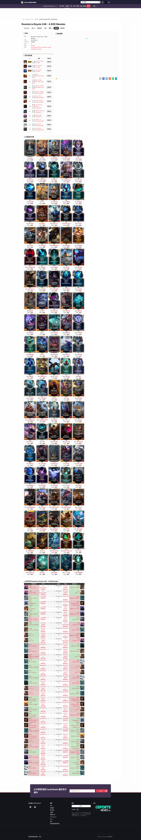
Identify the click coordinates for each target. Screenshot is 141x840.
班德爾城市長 (31, 420)
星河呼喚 (31, 180)
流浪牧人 (31, 441)
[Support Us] (30, 807)
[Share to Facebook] (103, 78)
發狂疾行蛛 (31, 572)
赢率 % (50, 28)
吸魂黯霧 (55, 267)
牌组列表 (39, 28)
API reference (53, 817)
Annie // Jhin (38, 115)
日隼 (43, 202)
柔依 (43, 158)
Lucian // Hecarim (34, 667)
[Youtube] (35, 807)
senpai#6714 (38, 108)
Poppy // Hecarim (75, 598)
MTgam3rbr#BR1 (39, 93)
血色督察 (55, 441)
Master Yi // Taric (75, 608)
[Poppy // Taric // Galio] (26, 597)
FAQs (51, 819)
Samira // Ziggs (33, 704)
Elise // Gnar (38, 124)
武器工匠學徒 (55, 507)
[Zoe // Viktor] (82, 619)
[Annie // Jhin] (26, 587)
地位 (51, 821)
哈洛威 (79, 551)
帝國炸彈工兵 (31, 289)
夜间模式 (74, 809)
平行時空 (67, 485)
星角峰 (31, 158)
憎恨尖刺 (55, 311)
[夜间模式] (102, 2)
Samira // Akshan (75, 587)
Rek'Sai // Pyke (75, 646)
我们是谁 (52, 810)
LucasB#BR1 (43, 596)
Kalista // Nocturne (39, 110)
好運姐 (67, 529)
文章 (45, 28)
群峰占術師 (67, 158)
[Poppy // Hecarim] (82, 597)
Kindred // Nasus (39, 61)
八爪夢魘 (67, 572)
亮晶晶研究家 (67, 180)
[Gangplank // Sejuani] (26, 603)
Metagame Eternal (29, 19)
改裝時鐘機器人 (43, 529)
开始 (51, 805)
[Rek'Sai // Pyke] (82, 645)
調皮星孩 (55, 202)
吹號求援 (79, 354)
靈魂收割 (79, 202)
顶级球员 (62, 28)
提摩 (67, 398)
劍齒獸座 (31, 332)
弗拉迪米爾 (80, 441)
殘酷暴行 (43, 267)
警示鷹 (67, 267)
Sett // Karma (76, 630)
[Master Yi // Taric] (82, 608)
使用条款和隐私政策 (54, 823)
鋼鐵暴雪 (31, 376)
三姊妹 (79, 223)
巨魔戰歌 (67, 202)
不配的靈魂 (43, 398)
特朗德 (79, 485)
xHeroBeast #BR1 (39, 121)
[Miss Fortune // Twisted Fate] (82, 603)
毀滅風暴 (79, 245)
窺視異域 (67, 289)
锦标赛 (36, 19)
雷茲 (55, 398)
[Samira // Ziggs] (26, 704)
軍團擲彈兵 (55, 529)
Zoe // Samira (38, 65)
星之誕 (79, 158)
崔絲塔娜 (79, 398)
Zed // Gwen (38, 70)
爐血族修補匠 (67, 507)
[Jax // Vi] (82, 592)
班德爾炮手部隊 (43, 420)
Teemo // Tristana (39, 85)
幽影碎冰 (31, 463)
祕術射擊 (31, 202)
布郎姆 (67, 463)
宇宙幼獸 (55, 485)
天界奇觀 (43, 485)
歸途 (80, 376)
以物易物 (31, 398)
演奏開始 (43, 289)
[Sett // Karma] (82, 629)
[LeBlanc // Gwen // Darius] (82, 635)
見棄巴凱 (67, 311)
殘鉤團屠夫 (31, 551)
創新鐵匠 (43, 245)
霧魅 (43, 572)
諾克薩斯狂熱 (31, 267)
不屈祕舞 (79, 332)
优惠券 (51, 812)
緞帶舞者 (67, 332)
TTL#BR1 (38, 62)
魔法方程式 (67, 223)
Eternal (33, 45)
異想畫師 (55, 158)
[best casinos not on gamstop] (103, 808)
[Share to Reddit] (110, 78)
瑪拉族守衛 (55, 551)
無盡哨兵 (79, 311)
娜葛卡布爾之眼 (67, 551)
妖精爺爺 (79, 420)
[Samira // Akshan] (82, 587)
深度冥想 (67, 376)
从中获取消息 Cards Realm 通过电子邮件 (50, 791)
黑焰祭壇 (55, 354)
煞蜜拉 (43, 223)
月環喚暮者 (55, 289)
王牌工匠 (79, 507)
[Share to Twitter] (107, 78)
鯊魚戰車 (55, 332)
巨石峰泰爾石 (42, 180)
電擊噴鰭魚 (80, 529)
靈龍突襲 (31, 354)
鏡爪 (43, 311)
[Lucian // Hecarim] (26, 666)
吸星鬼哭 (79, 289)
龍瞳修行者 (43, 376)
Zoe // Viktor (38, 96)
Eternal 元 (26, 28)
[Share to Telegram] (116, 78)
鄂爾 (31, 529)
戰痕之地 (55, 463)
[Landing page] (22, 2)
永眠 (43, 441)
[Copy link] (100, 78)
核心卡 (33, 28)
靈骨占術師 (80, 463)
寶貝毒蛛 (79, 267)
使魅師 (55, 572)
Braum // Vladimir (39, 91)
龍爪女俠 (55, 376)
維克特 (31, 245)
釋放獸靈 (31, 485)
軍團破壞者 (55, 245)
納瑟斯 (31, 311)
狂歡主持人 (55, 223)
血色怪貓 (43, 463)
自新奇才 (67, 354)
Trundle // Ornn (39, 100)
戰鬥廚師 (43, 507)
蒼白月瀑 (79, 180)
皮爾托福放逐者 (31, 507)
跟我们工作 (52, 814)
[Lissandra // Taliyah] (26, 608)
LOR (23, 19)
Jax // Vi (77, 593)
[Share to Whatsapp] (113, 78)
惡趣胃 (55, 180)
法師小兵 (67, 420)
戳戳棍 (55, 420)
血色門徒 (67, 441)
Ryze (36, 74)
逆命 (43, 551)
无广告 (88, 5)
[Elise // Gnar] (82, 661)
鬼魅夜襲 (80, 572)
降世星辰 (31, 223)
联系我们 (52, 808)
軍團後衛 (67, 245)
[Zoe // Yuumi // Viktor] (26, 709)
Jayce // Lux (38, 119)
